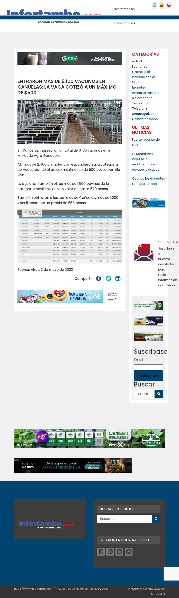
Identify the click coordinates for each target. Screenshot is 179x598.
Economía (140, 66)
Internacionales (144, 77)
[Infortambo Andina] (161, 6)
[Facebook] (101, 552)
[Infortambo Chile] (169, 6)
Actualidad (140, 61)
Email (138, 359)
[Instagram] (110, 552)
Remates (139, 87)
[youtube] (129, 552)
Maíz (135, 82)
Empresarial (141, 72)
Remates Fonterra (146, 93)
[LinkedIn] (119, 552)
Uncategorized (143, 114)
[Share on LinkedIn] (118, 278)
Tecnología (140, 103)
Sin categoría (142, 98)
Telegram (139, 108)
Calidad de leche (145, 119)
